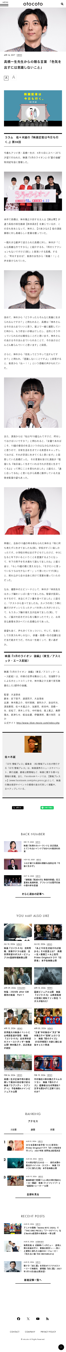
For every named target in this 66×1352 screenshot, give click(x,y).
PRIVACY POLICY (48, 1331)
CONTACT (14, 1331)
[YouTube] (38, 1319)
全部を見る (33, 1194)
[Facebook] (18, 1319)
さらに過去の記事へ (33, 894)
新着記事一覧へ (33, 1280)
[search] (62, 4)
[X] (28, 1319)
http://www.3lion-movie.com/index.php (38, 723)
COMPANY (30, 1331)
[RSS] (47, 1319)
